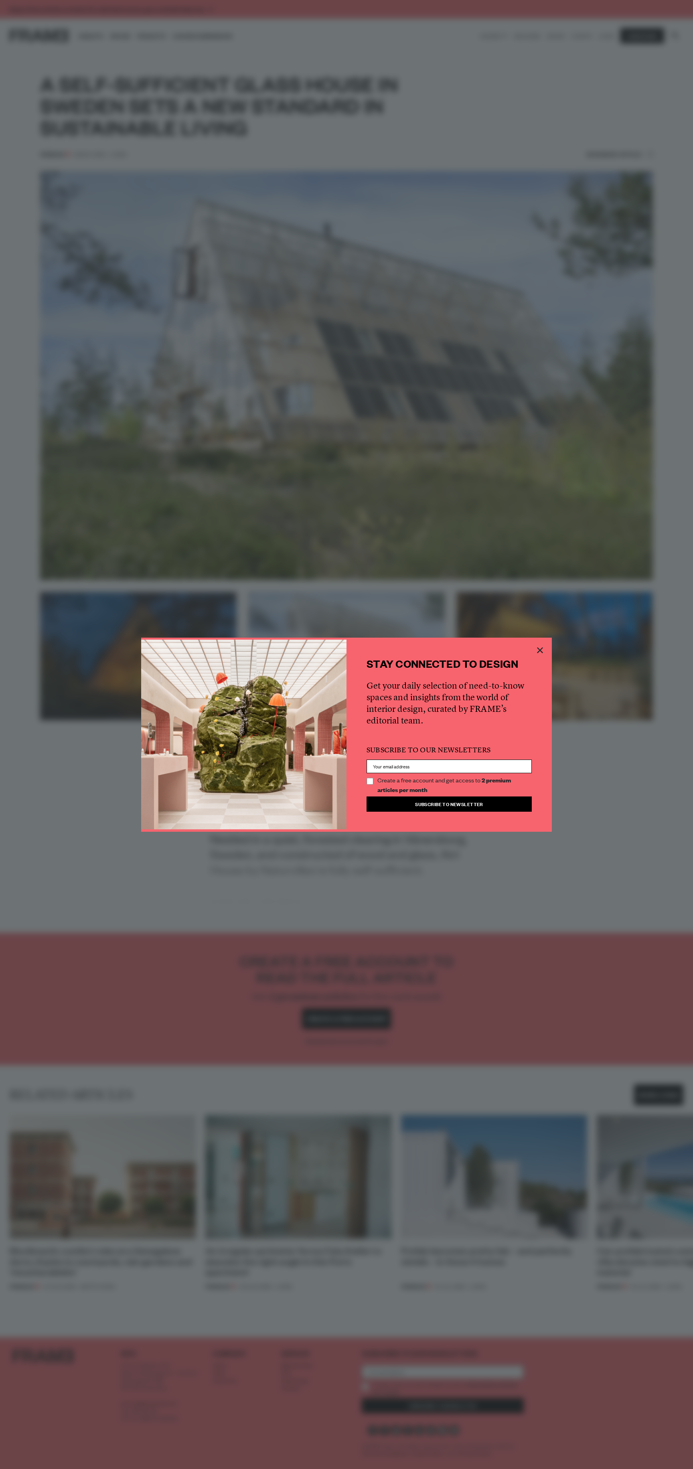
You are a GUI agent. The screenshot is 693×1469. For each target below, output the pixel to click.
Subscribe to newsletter (449, 804)
